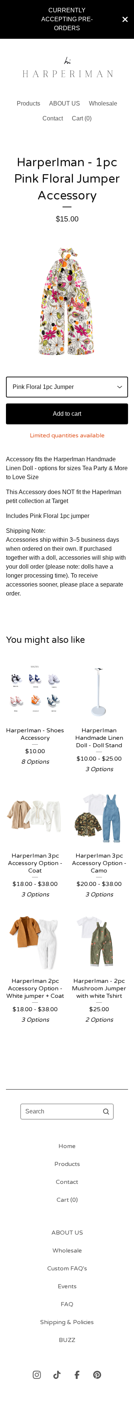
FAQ (67, 1304)
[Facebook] (77, 1375)
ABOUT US (64, 103)
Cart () (82, 118)
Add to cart (67, 414)
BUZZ (67, 1340)
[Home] (67, 66)
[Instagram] (37, 1375)
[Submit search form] (106, 1111)
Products (28, 103)
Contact (52, 118)
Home (67, 1146)
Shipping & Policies (67, 1322)
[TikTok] (57, 1375)
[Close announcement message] (125, 19)
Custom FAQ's (67, 1268)
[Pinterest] (97, 1375)
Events (67, 1286)
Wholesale (103, 103)
